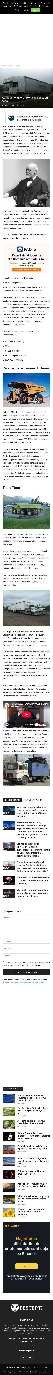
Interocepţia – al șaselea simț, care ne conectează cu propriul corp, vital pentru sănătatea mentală (32, 812)
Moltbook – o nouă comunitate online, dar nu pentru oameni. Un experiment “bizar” (32, 893)
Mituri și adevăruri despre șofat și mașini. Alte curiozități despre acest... (33, 1198)
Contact (45, 1367)
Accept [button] (36, 10)
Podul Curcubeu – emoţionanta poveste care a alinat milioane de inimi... (32, 1161)
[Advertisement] (26, 35)
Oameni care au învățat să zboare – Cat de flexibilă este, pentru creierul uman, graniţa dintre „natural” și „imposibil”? (32, 867)
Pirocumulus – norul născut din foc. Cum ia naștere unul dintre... (32, 1185)
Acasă (3, 66)
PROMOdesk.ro (26, 1341)
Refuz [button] (17, 10)
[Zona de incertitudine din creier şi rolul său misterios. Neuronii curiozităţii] (9, 880)
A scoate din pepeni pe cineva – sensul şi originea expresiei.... (32, 1122)
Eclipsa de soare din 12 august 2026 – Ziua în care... (31, 1172)
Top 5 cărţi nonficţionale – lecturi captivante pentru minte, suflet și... (33, 1110)
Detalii (26, 10)
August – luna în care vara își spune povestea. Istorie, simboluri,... (31, 1211)
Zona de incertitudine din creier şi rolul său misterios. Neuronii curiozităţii (33, 880)
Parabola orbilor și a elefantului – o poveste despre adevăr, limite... (33, 1147)
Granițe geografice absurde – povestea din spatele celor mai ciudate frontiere (31, 1098)
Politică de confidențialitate (30, 1367)
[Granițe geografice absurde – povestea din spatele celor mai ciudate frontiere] (9, 1098)
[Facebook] (23, 1357)
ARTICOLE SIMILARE (12, 800)
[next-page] (8, 902)
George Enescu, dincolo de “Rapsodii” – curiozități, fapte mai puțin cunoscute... (33, 1136)
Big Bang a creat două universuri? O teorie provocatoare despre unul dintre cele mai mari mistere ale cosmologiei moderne (33, 849)
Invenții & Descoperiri (16, 66)
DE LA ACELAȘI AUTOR (33, 800)
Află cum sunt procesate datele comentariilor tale (23, 982)
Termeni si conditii (12, 1367)
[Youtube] (30, 1357)
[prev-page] (4, 902)
